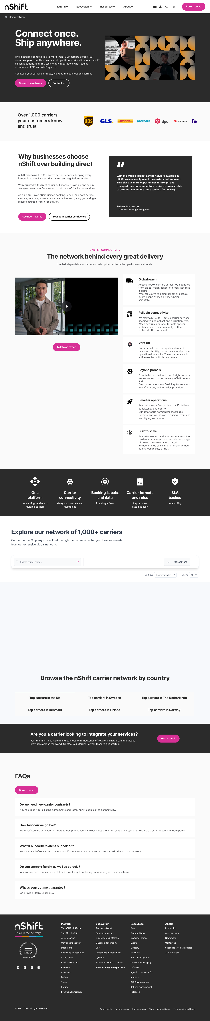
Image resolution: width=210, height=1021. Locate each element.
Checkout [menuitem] (66, 972)
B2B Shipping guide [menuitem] (140, 982)
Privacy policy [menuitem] (122, 1009)
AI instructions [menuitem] (172, 952)
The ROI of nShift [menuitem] (69, 933)
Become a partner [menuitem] (105, 933)
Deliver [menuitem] (64, 977)
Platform (61, 6)
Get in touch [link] (168, 738)
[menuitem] (71, 928)
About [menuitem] (169, 923)
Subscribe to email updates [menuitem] (178, 948)
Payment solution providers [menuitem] (109, 962)
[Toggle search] (166, 7)
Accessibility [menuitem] (106, 1009)
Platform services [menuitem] (70, 962)
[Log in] (160, 6)
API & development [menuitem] (140, 957)
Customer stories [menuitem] (139, 938)
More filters (180, 561)
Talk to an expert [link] (66, 347)
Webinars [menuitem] (135, 952)
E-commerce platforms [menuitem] (107, 938)
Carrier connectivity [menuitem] (71, 943)
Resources (106, 6)
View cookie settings (159, 1009)
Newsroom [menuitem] (170, 938)
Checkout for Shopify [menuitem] (106, 943)
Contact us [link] (58, 83)
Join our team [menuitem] (172, 933)
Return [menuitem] (64, 987)
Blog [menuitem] (133, 928)
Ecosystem (82, 6)
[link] (45, 698)
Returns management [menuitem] (141, 987)
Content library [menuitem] (138, 933)
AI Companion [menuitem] (68, 938)
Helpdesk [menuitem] (135, 992)
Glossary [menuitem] (135, 948)
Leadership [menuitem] (170, 928)
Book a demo (193, 6)
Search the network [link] (30, 83)
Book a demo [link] (26, 790)
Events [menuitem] (134, 943)
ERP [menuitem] (98, 948)
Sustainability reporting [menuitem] (72, 952)
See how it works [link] (32, 216)
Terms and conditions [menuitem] (184, 1009)
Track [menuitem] (64, 982)
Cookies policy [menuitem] (138, 1009)
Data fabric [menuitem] (66, 948)
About (127, 6)
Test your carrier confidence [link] (69, 216)
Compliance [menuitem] (67, 957)
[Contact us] (155, 6)
